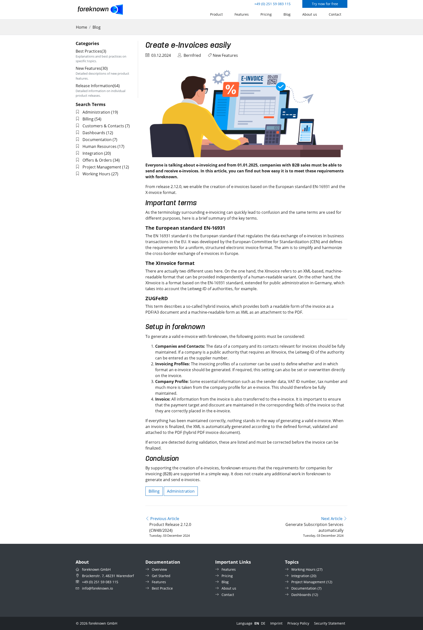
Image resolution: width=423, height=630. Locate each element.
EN (256, 623)
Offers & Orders (97, 160)
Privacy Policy (298, 623)
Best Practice (162, 588)
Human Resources (99, 146)
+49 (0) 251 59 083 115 (272, 3)
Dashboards (93, 132)
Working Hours (96, 174)
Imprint (276, 623)
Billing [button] (154, 491)
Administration (96, 112)
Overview (159, 569)
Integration (92, 153)
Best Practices (91, 51)
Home (81, 27)
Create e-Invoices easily (188, 45)
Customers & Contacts (103, 126)
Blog (287, 14)
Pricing (266, 14)
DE (263, 623)
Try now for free (325, 3)
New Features (225, 55)
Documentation (97, 139)
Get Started (161, 575)
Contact (335, 14)
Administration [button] (181, 491)
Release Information (98, 85)
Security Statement (329, 623)
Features (242, 14)
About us (309, 14)
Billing (88, 119)
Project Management (101, 167)
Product (216, 14)
